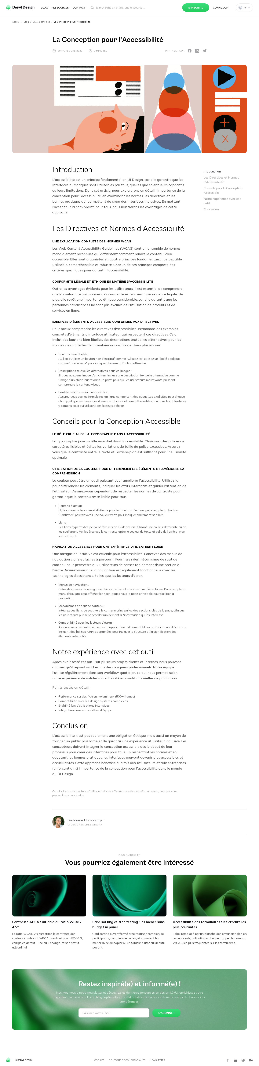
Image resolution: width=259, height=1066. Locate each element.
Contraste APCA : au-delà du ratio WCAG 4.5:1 (46, 924)
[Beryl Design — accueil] (20, 7)
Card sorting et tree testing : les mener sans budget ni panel (128, 924)
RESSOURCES (60, 7)
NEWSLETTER (157, 1060)
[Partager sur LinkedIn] (197, 51)
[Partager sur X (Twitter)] (205, 51)
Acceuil (16, 21)
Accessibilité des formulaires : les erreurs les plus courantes (209, 924)
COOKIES (99, 1060)
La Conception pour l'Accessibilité (72, 21)
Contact (79, 7)
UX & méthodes (41, 21)
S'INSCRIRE (195, 7)
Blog (44, 7)
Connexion (220, 7)
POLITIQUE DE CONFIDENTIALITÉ (127, 1060)
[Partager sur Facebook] (190, 51)
